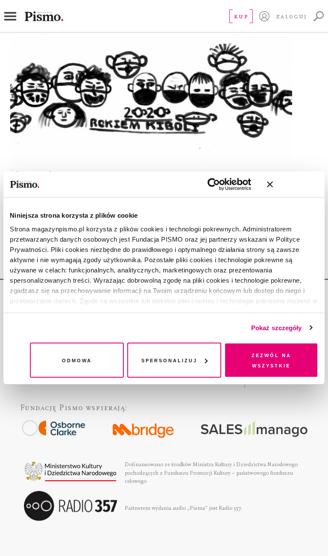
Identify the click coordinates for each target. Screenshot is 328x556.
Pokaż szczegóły (276, 327)
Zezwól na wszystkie (271, 360)
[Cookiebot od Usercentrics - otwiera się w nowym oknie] (213, 184)
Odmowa (77, 360)
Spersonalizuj (169, 360)
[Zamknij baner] (292, 184)
